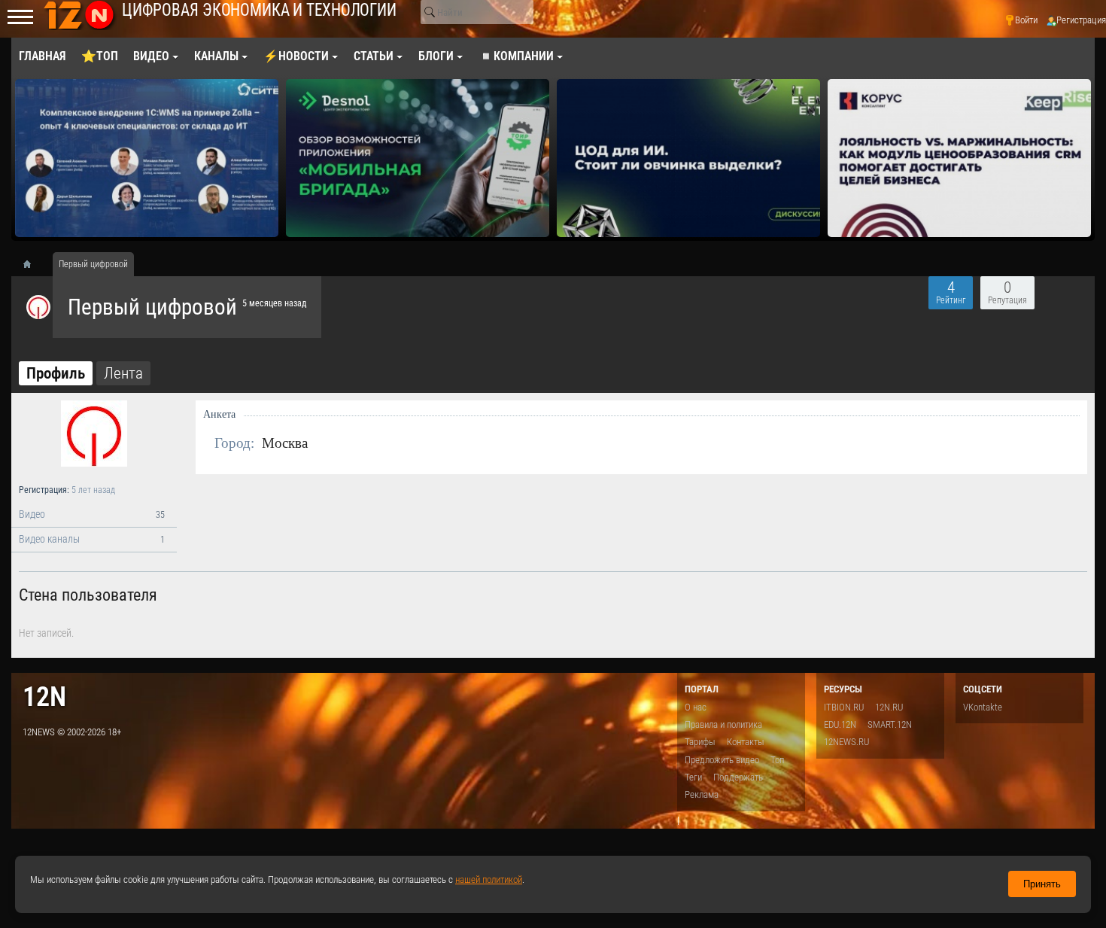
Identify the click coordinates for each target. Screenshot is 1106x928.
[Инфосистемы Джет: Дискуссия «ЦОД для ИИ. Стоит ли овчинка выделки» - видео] (688, 158)
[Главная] (32, 264)
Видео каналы (92, 539)
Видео (92, 514)
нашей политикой (488, 879)
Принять (1042, 884)
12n (44, 696)
